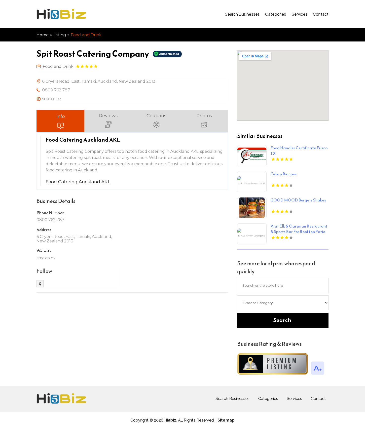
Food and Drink (86, 35)
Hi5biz (170, 420)
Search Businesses (242, 14)
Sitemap (226, 420)
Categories (275, 14)
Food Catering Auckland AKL (78, 182)
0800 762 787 (56, 90)
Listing (59, 35)
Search (282, 320)
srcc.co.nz (51, 98)
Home (42, 35)
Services (299, 14)
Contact (320, 14)
